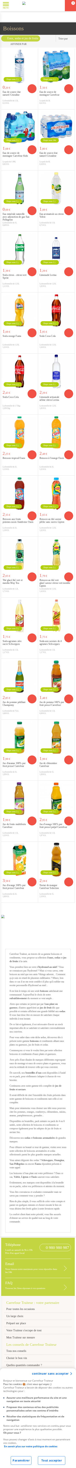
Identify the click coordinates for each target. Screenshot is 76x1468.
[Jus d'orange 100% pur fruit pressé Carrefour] (19, 860)
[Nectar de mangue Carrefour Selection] (56, 860)
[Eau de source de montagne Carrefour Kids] (19, 127)
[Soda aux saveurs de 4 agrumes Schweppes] (56, 616)
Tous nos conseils (16, 1350)
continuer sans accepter (50, 1373)
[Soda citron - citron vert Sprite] (19, 249)
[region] (38, 1418)
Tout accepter (51, 1460)
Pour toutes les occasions (20, 1309)
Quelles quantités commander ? (24, 1365)
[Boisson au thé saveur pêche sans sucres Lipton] (56, 494)
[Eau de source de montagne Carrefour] (56, 66)
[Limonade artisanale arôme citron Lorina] (56, 372)
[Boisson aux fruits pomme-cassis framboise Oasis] (19, 494)
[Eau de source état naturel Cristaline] (19, 66)
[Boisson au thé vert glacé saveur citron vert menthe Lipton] (56, 555)
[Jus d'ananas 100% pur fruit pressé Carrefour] (19, 738)
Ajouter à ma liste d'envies (33, 106)
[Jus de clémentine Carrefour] (56, 738)
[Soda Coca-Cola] (56, 310)
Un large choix (14, 1316)
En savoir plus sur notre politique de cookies (30, 1446)
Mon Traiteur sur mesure (20, 1337)
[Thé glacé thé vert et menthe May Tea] (19, 555)
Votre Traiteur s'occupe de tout (24, 1330)
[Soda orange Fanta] (19, 310)
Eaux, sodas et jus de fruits (22, 38)
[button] (15, 5)
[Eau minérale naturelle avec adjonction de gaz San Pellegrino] (19, 188)
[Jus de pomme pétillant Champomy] (19, 677)
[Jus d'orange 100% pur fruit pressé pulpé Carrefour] (56, 799)
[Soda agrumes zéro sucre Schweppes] (19, 616)
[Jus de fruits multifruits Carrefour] (19, 799)
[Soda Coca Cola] (19, 372)
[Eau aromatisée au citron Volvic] (56, 188)
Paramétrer (21, 1460)
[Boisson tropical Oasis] (19, 433)
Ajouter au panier (32, 88)
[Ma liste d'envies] (60, 5)
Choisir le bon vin (16, 1358)
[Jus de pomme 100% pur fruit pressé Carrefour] (56, 677)
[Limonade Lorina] (56, 249)
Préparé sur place (16, 1323)
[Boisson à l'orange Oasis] (56, 433)
